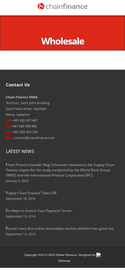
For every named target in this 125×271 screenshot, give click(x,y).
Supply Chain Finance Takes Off (31, 192)
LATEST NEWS (20, 151)
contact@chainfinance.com (34, 138)
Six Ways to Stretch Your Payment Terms (39, 210)
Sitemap (64, 260)
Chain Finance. (67, 255)
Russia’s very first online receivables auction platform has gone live (60, 228)
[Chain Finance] (62, 6)
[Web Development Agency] (98, 255)
